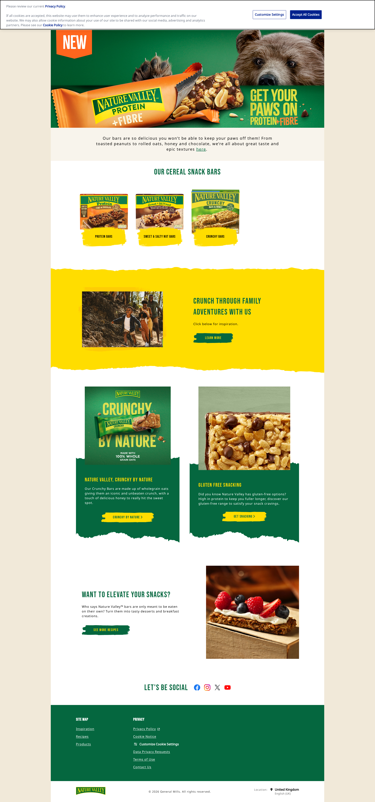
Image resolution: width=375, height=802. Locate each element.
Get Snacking (244, 516)
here (201, 149)
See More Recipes (106, 630)
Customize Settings (269, 14)
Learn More (213, 338)
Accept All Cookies (306, 14)
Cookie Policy (52, 25)
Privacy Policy (55, 6)
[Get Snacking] (244, 431)
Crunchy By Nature (127, 517)
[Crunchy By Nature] (128, 429)
